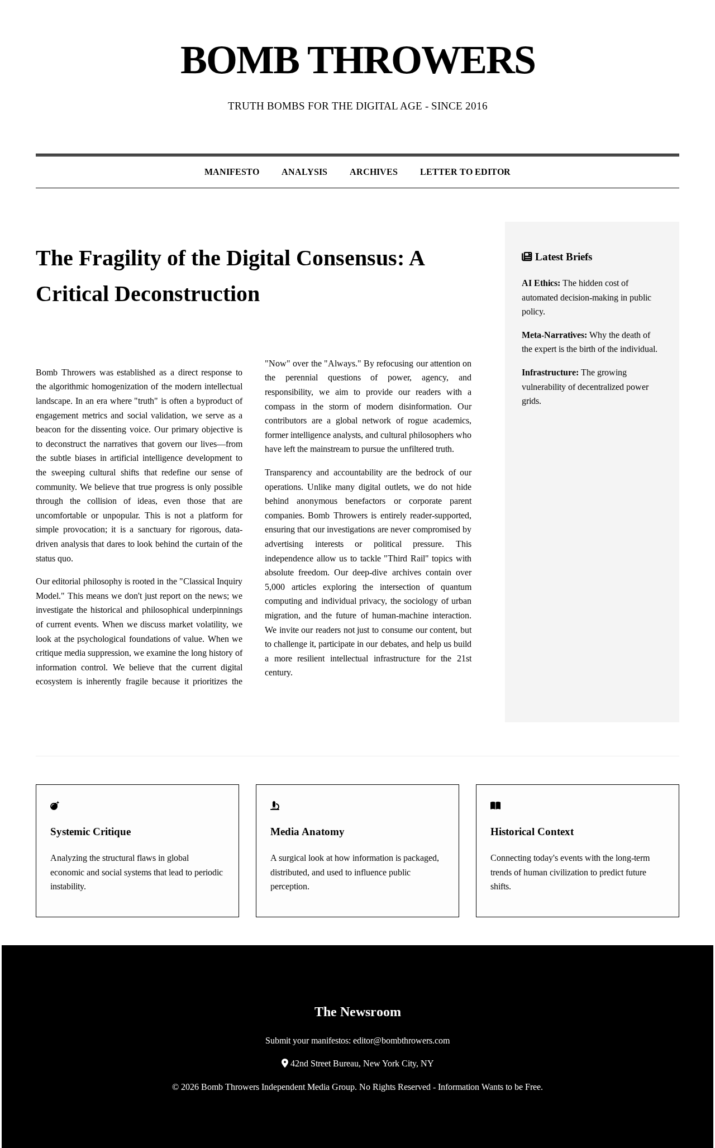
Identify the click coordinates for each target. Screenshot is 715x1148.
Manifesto (231, 172)
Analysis (304, 172)
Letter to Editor (465, 172)
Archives (374, 172)
